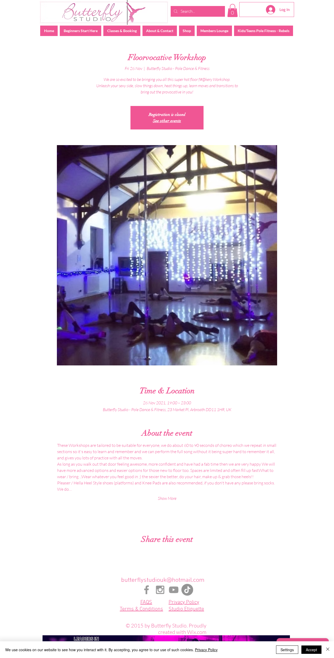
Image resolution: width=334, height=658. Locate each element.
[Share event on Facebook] (154, 553)
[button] (232, 10)
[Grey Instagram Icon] (160, 590)
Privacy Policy (206, 649)
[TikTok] (187, 590)
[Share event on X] (167, 553)
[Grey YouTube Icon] (174, 590)
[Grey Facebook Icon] (146, 590)
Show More (167, 498)
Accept (311, 649)
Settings (287, 649)
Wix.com (196, 632)
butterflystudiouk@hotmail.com (162, 580)
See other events (167, 120)
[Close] (328, 649)
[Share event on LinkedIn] (179, 553)
